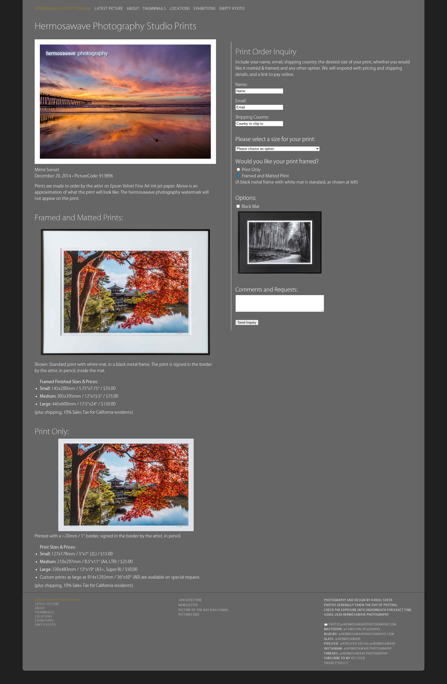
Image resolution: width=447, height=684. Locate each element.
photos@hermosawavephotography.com (362, 624)
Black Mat (250, 206)
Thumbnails (154, 8)
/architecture (190, 600)
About (133, 8)
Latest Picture (109, 8)
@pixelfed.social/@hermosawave (368, 643)
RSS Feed (358, 658)
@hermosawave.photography (368, 648)
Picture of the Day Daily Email (203, 610)
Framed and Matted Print (265, 176)
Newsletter (188, 605)
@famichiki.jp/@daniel (362, 629)
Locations (180, 8)
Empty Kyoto (232, 8)
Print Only (251, 170)
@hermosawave (348, 639)
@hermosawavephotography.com (366, 634)
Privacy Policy (336, 663)
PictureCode (188, 614)
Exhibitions (205, 8)
